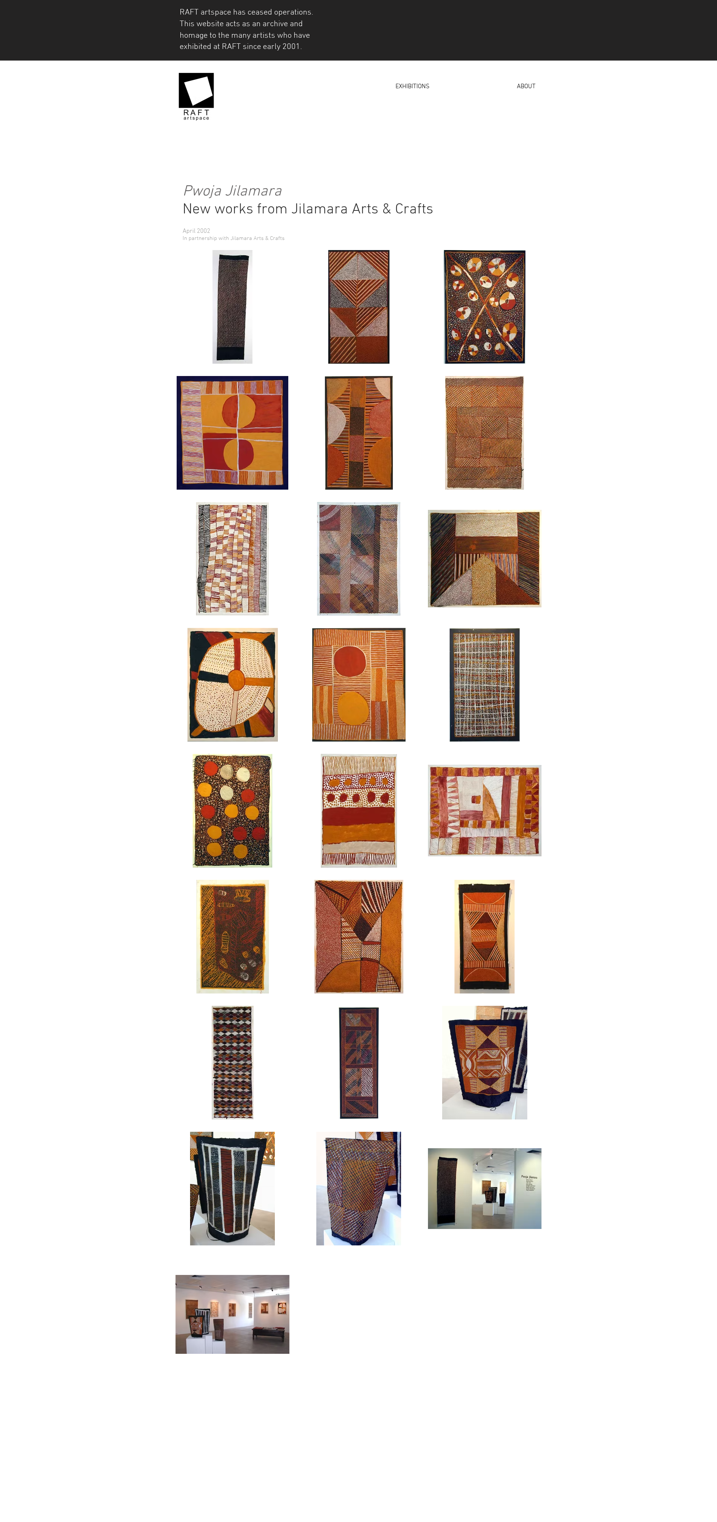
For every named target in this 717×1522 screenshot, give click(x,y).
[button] (374, 86)
